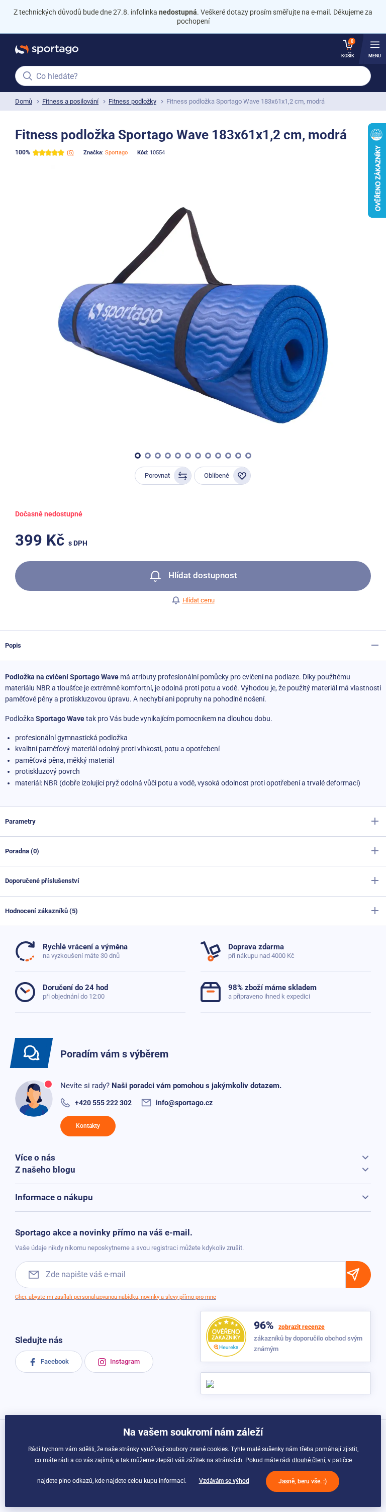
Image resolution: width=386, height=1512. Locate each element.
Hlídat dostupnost (201, 575)
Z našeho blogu (45, 1170)
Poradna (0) (22, 851)
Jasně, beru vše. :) (302, 1481)
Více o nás (35, 1157)
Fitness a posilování (70, 101)
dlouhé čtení (308, 1460)
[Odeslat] (358, 1274)
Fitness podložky (132, 101)
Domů (23, 101)
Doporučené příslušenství (42, 880)
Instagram (124, 1361)
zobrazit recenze (301, 1326)
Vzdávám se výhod (224, 1480)
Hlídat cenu (198, 600)
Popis (13, 645)
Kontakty (88, 1125)
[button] (138, 456)
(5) (70, 152)
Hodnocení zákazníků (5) (41, 911)
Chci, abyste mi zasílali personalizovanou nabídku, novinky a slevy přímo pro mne (115, 1297)
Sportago (116, 152)
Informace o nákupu (54, 1197)
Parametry (20, 821)
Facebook (54, 1361)
